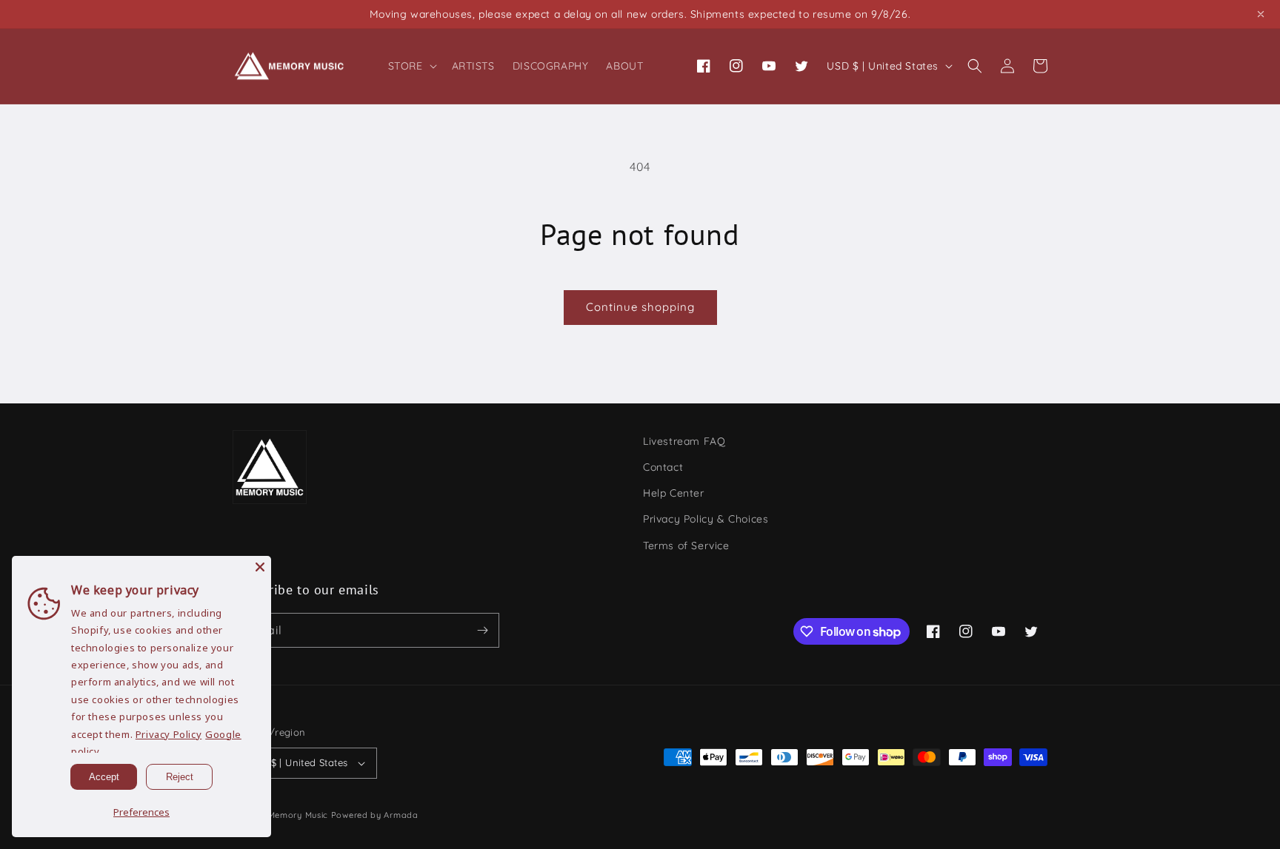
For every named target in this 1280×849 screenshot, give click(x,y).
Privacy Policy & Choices (705, 519)
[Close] (260, 567)
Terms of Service (686, 545)
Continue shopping (640, 307)
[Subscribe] (482, 630)
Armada (401, 815)
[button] (411, 65)
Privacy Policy (168, 734)
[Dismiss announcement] (1260, 14)
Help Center (673, 493)
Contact (663, 467)
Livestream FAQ (684, 441)
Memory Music (298, 815)
